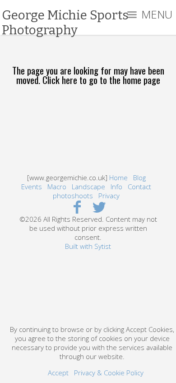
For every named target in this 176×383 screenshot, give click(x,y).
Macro (56, 186)
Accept (58, 372)
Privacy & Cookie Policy (109, 372)
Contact (139, 186)
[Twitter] (99, 206)
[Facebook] (77, 206)
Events (31, 186)
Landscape (88, 186)
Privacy (109, 195)
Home (118, 177)
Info (116, 186)
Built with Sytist (88, 246)
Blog (139, 177)
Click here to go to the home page (101, 80)
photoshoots (73, 195)
